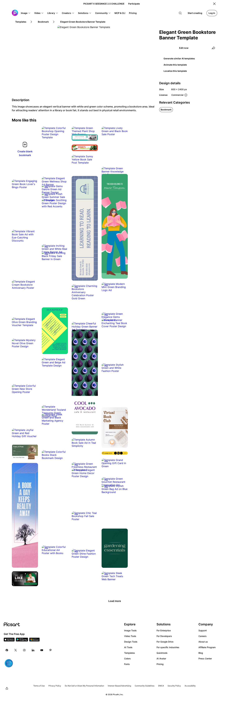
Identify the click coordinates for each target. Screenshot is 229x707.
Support (202, 630)
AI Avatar (161, 658)
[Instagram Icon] (24, 650)
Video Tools (130, 636)
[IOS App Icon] (9, 640)
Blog (200, 653)
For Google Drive (165, 641)
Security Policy (174, 686)
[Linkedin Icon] (33, 650)
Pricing (160, 664)
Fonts (127, 664)
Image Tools (130, 630)
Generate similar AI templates (179, 58)
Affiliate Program (207, 647)
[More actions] (63, 134)
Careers (202, 636)
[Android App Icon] (22, 640)
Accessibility (190, 686)
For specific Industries (168, 647)
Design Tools (130, 641)
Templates (129, 653)
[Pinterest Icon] (50, 650)
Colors (127, 658)
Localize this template (175, 71)
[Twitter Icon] (15, 650)
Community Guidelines (144, 686)
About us (203, 641)
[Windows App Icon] (34, 640)
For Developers (164, 636)
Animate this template (175, 64)
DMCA (161, 686)
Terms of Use (39, 686)
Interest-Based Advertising (119, 686)
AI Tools (128, 647)
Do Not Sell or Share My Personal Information (84, 686)
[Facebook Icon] (7, 650)
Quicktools (162, 653)
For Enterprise (164, 630)
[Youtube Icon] (42, 650)
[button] (25, 13)
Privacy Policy (54, 686)
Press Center (205, 658)
